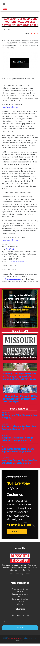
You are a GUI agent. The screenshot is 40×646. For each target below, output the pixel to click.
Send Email (10, 249)
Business (20, 591)
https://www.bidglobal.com (17, 261)
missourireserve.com (15, 638)
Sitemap (28, 574)
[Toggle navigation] (4, 4)
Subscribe (20, 628)
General (20, 596)
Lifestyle (20, 604)
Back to (19, 641)
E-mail (4, 621)
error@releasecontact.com (11, 279)
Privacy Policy (19, 574)
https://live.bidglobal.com (10, 107)
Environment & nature (20, 594)
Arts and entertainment (20, 589)
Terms (11, 574)
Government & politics (20, 599)
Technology (20, 601)
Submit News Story (20, 316)
